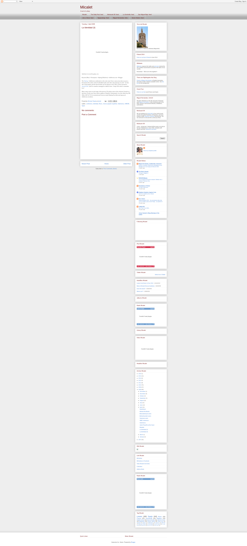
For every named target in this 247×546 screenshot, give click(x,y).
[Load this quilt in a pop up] (153, 507)
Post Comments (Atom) (110, 168)
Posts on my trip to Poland (143, 57)
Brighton (159, 518)
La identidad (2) (144, 429)
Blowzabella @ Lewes (145, 413)
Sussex (157, 522)
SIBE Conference (144, 420)
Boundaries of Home (144, 186)
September (143, 398)
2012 (139, 380)
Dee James (142, 198)
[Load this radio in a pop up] (153, 324)
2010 (139, 385)
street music (157, 524)
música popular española (110, 103)
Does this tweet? (141, 288)
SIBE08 (127, 103)
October (142, 396)
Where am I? (140, 291)
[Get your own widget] (141, 266)
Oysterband (143, 409)
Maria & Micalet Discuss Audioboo (146, 286)
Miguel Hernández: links (120, 18)
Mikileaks (139, 66)
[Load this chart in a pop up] (153, 266)
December (143, 391)
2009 (139, 387)
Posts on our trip (141, 92)
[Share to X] (112, 101)
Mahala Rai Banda (144, 411)
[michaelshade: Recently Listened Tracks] (145, 247)
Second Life (150, 525)
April (141, 407)
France (139, 518)
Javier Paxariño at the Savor (147, 425)
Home (106, 164)
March (141, 434)
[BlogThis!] (111, 101)
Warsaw (163, 522)
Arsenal (138, 522)
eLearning (150, 524)
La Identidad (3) (144, 431)
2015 (139, 373)
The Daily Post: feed (97, 14)
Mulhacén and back (151, 129)
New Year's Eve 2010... (144, 208)
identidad (95, 103)
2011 (139, 382)
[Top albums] (145, 479)
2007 (139, 439)
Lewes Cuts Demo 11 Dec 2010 (145, 283)
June (141, 405)
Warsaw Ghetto (142, 524)
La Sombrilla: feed (128, 14)
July (141, 402)
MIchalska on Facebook (143, 461)
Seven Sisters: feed (138, 18)
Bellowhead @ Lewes (145, 416)
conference (89, 103)
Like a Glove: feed (87, 18)
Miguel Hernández (144, 102)
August (142, 400)
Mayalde (142, 427)
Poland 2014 (160, 521)
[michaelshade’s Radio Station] (145, 309)
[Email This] (109, 101)
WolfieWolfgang (143, 178)
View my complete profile (149, 150)
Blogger (133, 542)
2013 (139, 378)
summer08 (149, 518)
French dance (151, 521)
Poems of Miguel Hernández (144, 80)
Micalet (86, 7)
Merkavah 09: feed (113, 14)
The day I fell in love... (144, 187)
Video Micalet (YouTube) (143, 463)
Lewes (139, 516)
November (143, 393)
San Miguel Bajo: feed (145, 14)
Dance (144, 522)
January (142, 437)
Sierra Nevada (151, 520)
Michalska (139, 458)
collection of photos (149, 116)
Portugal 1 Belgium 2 (143, 173)
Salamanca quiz (144, 418)
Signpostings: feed (103, 18)
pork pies (156, 66)
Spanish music (161, 520)
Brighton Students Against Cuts (147, 192)
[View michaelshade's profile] (148, 266)
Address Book (140, 469)
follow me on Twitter (160, 274)
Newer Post (86, 164)
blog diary (150, 113)
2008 (139, 389)
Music (100, 103)
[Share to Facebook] (114, 101)
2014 (139, 376)
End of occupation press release (146, 193)
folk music (156, 525)
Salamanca (121, 103)
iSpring (86, 81)
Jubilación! (142, 206)
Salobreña (143, 525)
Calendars (139, 466)
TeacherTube (85, 86)
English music (140, 520)
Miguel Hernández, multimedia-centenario (150, 163)
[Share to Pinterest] (116, 101)
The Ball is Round (143, 171)
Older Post (127, 164)
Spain (83, 105)
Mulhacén (141, 521)
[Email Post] (105, 101)
